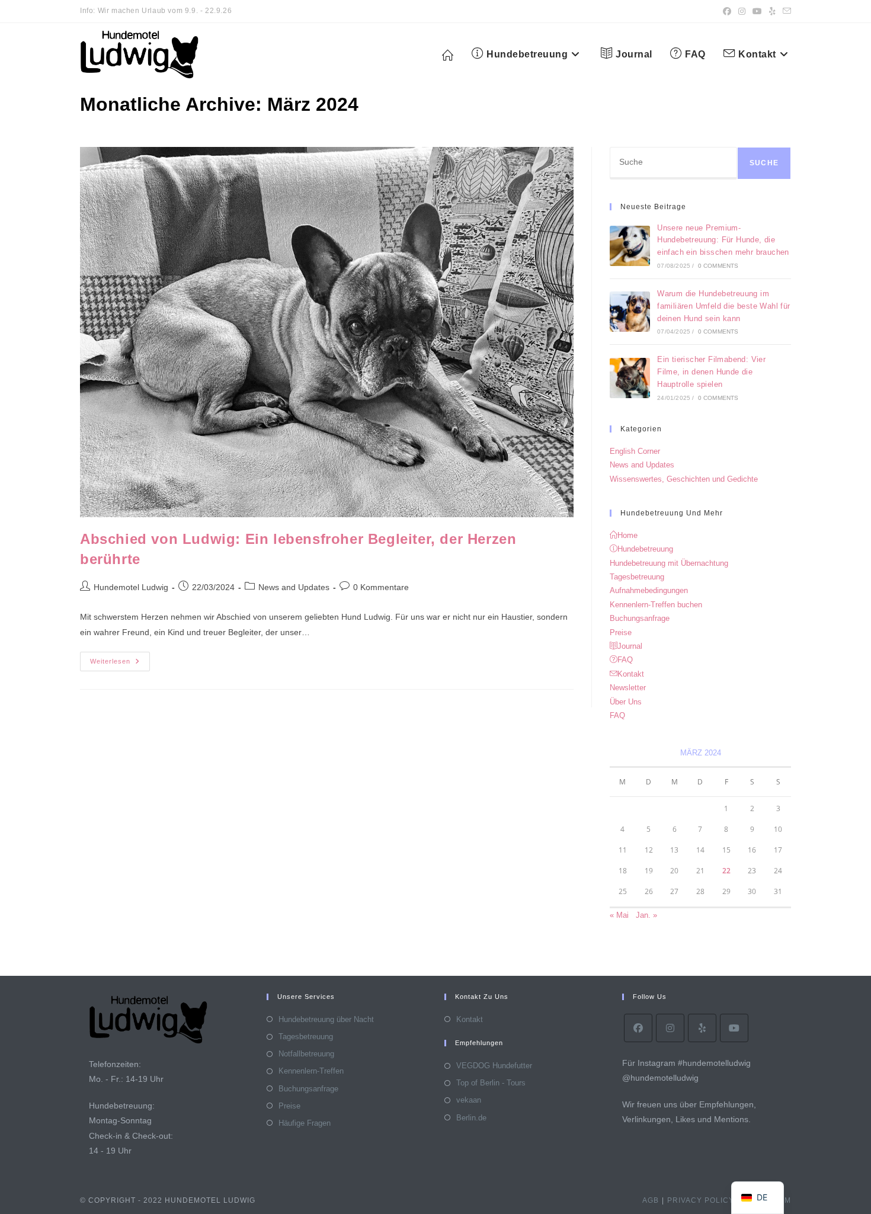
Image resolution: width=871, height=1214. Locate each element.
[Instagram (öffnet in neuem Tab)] (742, 11)
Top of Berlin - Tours (491, 1082)
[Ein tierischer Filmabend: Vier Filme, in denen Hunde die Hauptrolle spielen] (630, 378)
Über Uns (626, 701)
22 (726, 871)
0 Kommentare (381, 587)
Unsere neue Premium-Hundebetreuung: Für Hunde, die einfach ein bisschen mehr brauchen (723, 240)
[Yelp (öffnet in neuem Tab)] (772, 11)
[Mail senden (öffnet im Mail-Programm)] (785, 11)
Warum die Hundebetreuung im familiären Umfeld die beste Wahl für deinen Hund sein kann (723, 306)
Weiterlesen (120, 664)
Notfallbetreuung (306, 1053)
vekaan (468, 1100)
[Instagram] (670, 1028)
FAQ (617, 715)
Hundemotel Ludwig (131, 587)
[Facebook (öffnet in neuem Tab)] (727, 11)
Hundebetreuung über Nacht (326, 1019)
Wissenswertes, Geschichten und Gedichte (684, 479)
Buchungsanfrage (640, 618)
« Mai (619, 915)
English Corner (635, 451)
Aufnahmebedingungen (649, 590)
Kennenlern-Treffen (311, 1070)
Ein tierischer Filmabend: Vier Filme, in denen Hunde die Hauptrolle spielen (711, 372)
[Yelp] (702, 1028)
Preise (621, 632)
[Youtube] (734, 1028)
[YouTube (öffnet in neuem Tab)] (757, 11)
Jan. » (646, 915)
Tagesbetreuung (637, 576)
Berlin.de (471, 1117)
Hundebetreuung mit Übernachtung (669, 563)
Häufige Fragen (304, 1123)
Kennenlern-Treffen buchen (656, 604)
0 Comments (718, 265)
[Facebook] (638, 1028)
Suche (764, 163)
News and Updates (293, 587)
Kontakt (469, 1019)
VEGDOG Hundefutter (494, 1065)
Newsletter (628, 687)
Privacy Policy (700, 1200)
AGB (650, 1200)
